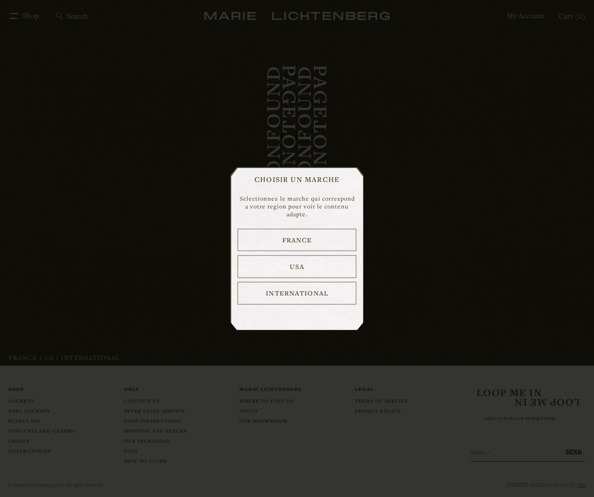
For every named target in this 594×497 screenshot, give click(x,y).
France (297, 239)
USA (297, 266)
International (297, 293)
